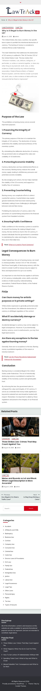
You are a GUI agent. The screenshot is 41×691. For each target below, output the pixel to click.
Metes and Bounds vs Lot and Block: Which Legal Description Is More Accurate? (19, 481)
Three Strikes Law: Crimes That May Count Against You (19, 443)
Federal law (9, 569)
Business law (9, 537)
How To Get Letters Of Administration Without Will (20, 655)
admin (17, 36)
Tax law (7, 601)
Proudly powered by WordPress (13, 684)
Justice (7, 576)
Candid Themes (20, 686)
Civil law (8, 541)
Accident (8, 526)
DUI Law (8, 562)
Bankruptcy (9, 533)
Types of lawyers (11, 605)
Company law (9, 544)
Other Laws (9, 590)
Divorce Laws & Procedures (14, 558)
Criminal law (6, 438)
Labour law (8, 580)
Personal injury (10, 594)
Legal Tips (19, 27)
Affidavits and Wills (11, 530)
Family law (8, 566)
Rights (7, 598)
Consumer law (10, 548)
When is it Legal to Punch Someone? (21, 245)
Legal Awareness (8, 27)
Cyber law (8, 555)
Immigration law (10, 573)
